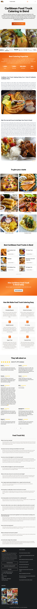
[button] (23, 428)
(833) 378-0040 (9, 573)
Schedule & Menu (10, 262)
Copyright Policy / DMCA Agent (6, 578)
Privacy (3, 577)
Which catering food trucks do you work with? (26, 559)
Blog (2, 574)
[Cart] (27, 1)
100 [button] (20, 428)
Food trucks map (10, 562)
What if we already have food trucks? (24, 573)
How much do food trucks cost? (24, 564)
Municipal (9, 569)
